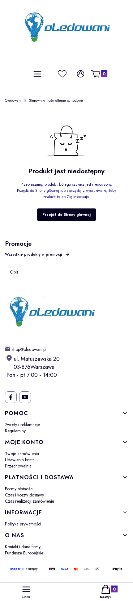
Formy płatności (19, 489)
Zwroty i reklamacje (22, 425)
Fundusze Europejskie (24, 553)
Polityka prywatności (23, 524)
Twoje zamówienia (22, 454)
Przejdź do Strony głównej (66, 214)
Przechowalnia (18, 466)
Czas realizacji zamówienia (29, 501)
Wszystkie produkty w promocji (33, 254)
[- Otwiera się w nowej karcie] (10, 397)
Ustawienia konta (20, 460)
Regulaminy (15, 431)
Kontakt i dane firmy (23, 547)
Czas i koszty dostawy (24, 495)
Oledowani (13, 100)
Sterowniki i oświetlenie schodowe (56, 100)
